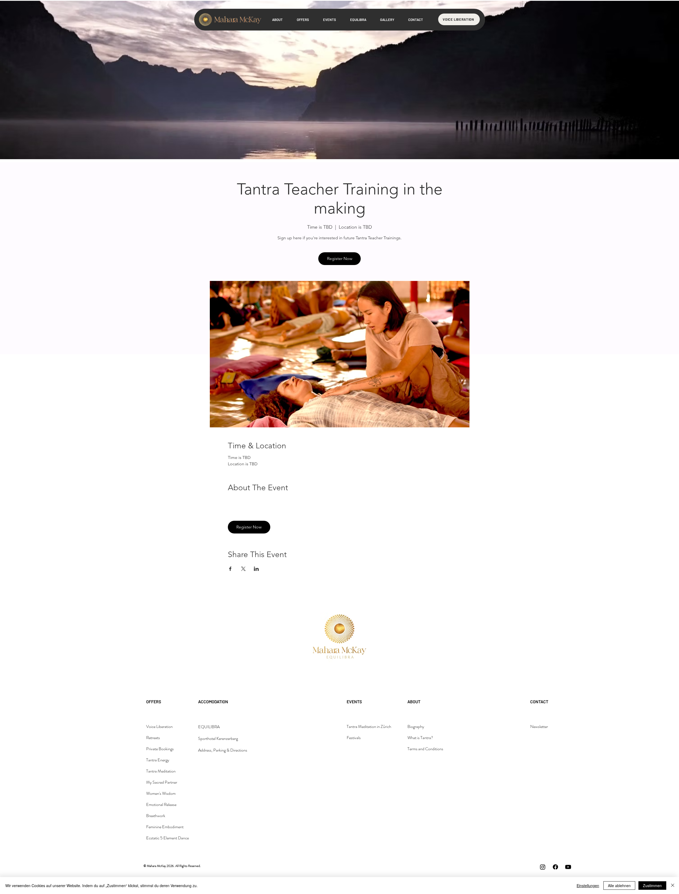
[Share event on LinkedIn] (256, 569)
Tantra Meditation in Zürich (369, 726)
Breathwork (155, 816)
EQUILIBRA (209, 727)
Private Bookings (160, 749)
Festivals (354, 738)
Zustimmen (652, 885)
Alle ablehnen (619, 885)
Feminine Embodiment (165, 827)
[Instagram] (542, 866)
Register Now (339, 258)
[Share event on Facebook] (230, 569)
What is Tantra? (420, 738)
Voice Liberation (159, 726)
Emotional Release (161, 804)
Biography (415, 726)
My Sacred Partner (161, 782)
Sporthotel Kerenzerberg (218, 738)
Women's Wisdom (161, 793)
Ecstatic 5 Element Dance (167, 838)
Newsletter (539, 726)
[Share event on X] (243, 569)
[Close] (672, 885)
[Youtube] (568, 866)
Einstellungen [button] (588, 885)
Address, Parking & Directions (222, 750)
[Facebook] (555, 866)
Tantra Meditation (161, 771)
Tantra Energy (157, 760)
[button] (387, 20)
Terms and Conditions (425, 749)
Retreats (153, 738)
